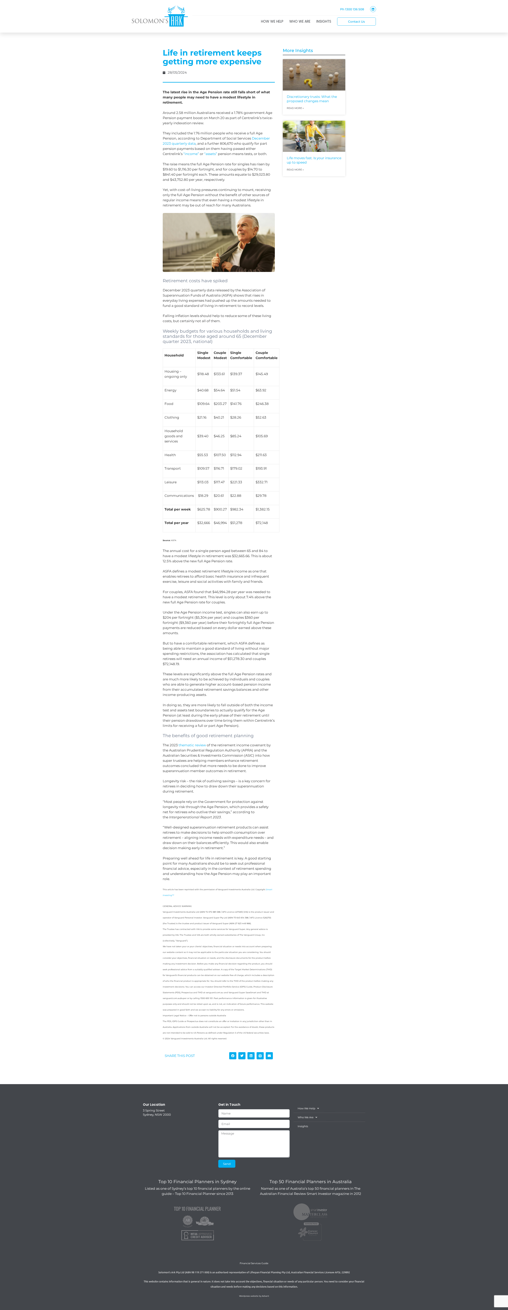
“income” (191, 154)
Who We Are (299, 21)
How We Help (272, 21)
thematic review (192, 745)
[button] (232, 1055)
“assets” (210, 154)
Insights (323, 21)
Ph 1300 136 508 (352, 9)
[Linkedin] (373, 9)
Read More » (295, 108)
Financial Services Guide (254, 1263)
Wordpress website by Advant (254, 1296)
